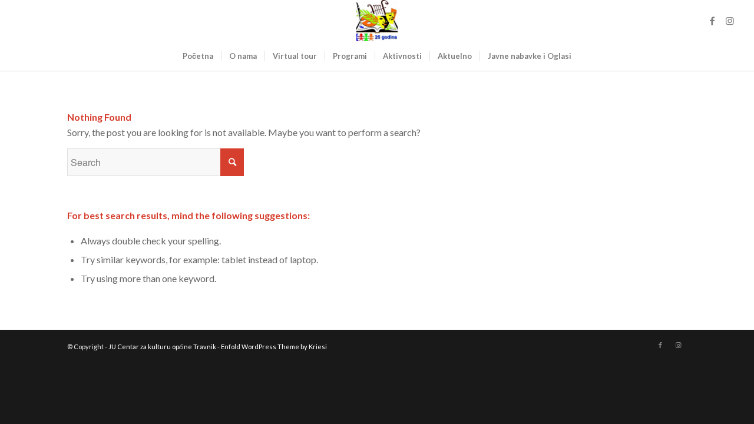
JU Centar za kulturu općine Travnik (162, 346)
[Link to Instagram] (730, 20)
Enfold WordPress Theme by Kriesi (274, 346)
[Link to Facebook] (712, 20)
